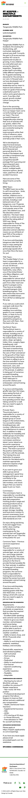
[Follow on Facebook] (15, 783)
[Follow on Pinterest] (25, 787)
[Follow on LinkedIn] (24, 783)
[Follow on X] (20, 783)
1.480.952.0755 (14, 775)
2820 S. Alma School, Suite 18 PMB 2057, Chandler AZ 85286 (17, 771)
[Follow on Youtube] (20, 787)
